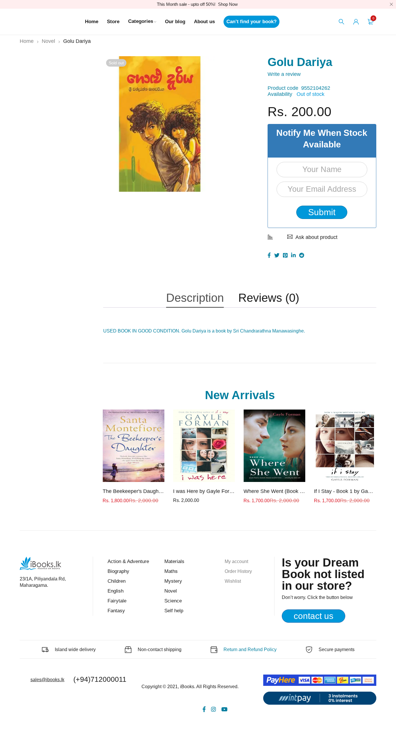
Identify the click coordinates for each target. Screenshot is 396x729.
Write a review (284, 74)
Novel (48, 41)
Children (117, 581)
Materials (174, 561)
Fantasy (116, 610)
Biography (118, 571)
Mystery (173, 581)
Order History (238, 571)
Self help (173, 610)
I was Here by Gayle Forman (204, 491)
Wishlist (233, 581)
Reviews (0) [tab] (268, 297)
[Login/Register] (356, 21)
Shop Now (228, 4)
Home (27, 41)
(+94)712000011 (99, 679)
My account (236, 561)
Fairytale (117, 601)
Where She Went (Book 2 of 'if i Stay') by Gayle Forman (274, 491)
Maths (171, 571)
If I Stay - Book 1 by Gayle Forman (345, 491)
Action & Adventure (128, 561)
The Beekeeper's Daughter (133, 491)
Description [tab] (195, 297)
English (115, 591)
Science (173, 601)
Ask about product (316, 237)
